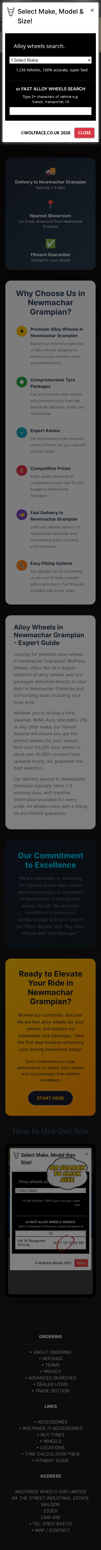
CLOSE (84, 132)
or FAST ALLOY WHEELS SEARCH (50, 88)
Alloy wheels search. (39, 46)
